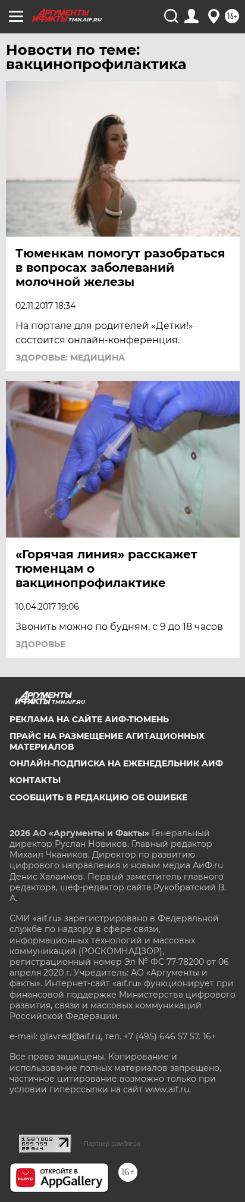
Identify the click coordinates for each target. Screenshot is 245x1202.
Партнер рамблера (112, 1143)
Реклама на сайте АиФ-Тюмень (89, 719)
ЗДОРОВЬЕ (40, 644)
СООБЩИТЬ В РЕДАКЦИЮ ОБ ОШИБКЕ (98, 797)
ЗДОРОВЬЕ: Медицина (70, 357)
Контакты (35, 780)
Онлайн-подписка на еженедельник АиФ (116, 763)
